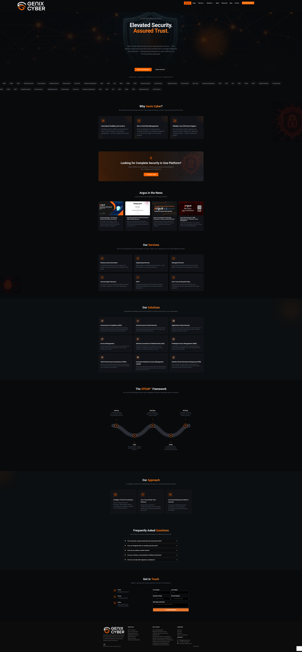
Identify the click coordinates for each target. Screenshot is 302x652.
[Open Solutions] (212, 3)
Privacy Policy (196, 646)
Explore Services (160, 69)
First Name (156, 590)
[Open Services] (203, 3)
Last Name (174, 590)
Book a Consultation (143, 69)
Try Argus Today (151, 174)
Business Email (157, 596)
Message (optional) (159, 602)
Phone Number (175, 596)
